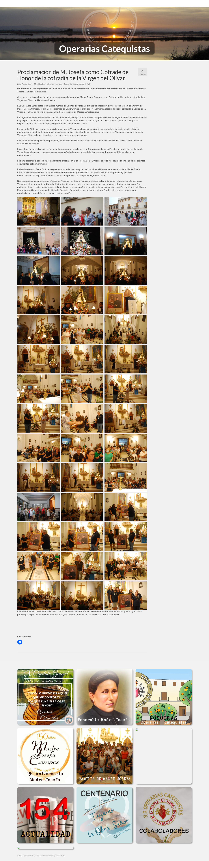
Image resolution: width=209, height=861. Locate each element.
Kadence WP (60, 856)
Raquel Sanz (26, 84)
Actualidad (80, 84)
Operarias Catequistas (104, 48)
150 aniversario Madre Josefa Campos (61, 84)
